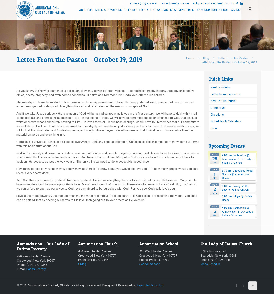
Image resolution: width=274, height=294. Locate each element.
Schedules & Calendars (226, 121)
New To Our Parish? (224, 101)
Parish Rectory (36, 269)
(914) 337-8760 (180, 3)
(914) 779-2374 (226, 3)
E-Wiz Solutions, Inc (150, 285)
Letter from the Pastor (233, 58)
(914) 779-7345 (149, 3)
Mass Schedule (211, 264)
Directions (217, 114)
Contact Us (218, 108)
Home (190, 58)
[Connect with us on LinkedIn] (241, 3)
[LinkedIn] (124, 4)
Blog (206, 58)
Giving (214, 128)
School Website (149, 264)
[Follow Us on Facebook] (237, 3)
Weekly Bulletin (220, 87)
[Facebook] (118, 4)
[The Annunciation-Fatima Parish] (40, 10)
